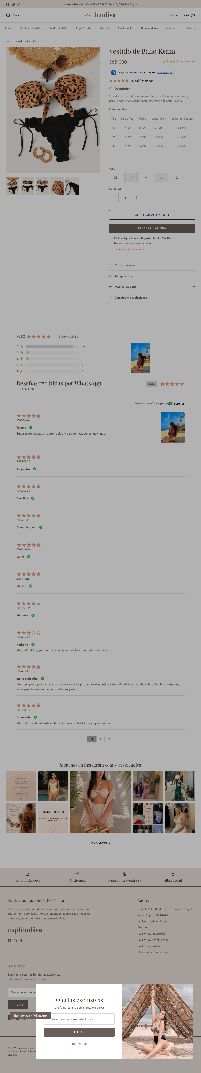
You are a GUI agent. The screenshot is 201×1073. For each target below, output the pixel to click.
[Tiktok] (85, 1044)
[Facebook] (73, 1044)
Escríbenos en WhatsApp (30, 1015)
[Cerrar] (188, 989)
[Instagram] (79, 1044)
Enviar (79, 1032)
